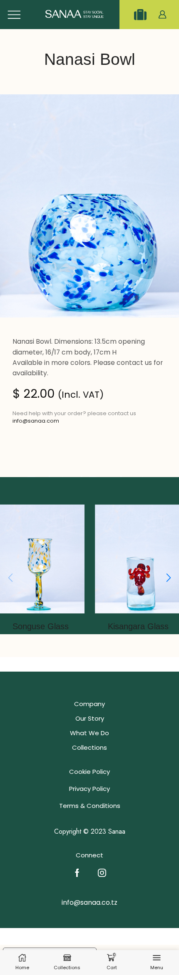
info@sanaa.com (35, 421)
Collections (89, 747)
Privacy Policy (89, 788)
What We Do (89, 733)
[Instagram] (102, 873)
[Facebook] (77, 873)
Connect (89, 855)
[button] (168, 578)
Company (89, 704)
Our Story (89, 718)
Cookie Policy (89, 771)
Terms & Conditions (89, 805)
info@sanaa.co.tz (89, 902)
